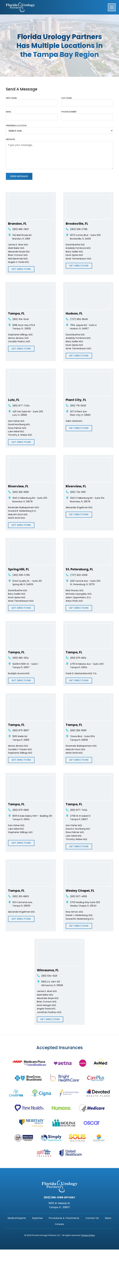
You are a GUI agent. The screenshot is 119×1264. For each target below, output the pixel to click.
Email (8, 111)
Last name (66, 98)
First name (11, 98)
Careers (59, 1224)
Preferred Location (16, 125)
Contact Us (92, 1218)
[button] (110, 7)
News (108, 1218)
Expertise (37, 1218)
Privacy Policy (88, 1235)
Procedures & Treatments (64, 1218)
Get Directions (21, 269)
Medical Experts (17, 1218)
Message (10, 139)
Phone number (68, 111)
